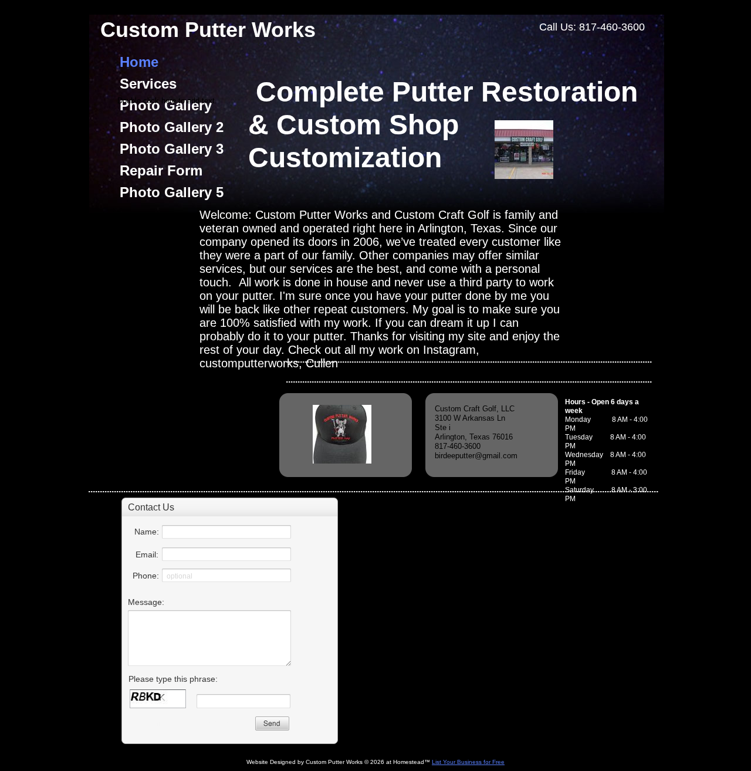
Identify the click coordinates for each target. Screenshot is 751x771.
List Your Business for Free (468, 762)
